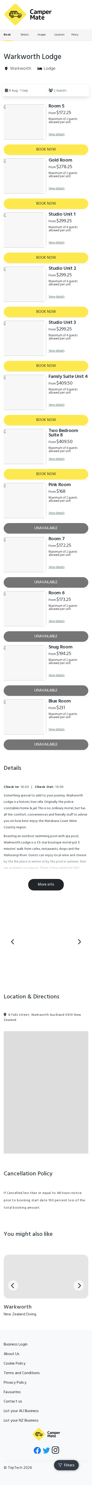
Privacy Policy (15, 1383)
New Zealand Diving (20, 1314)
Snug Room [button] (61, 647)
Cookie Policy (15, 1363)
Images (42, 35)
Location (59, 35)
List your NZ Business (21, 1420)
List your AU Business (21, 1411)
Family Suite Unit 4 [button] (68, 377)
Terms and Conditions (22, 1373)
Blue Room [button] (60, 701)
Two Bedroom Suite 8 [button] (63, 433)
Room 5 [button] (57, 106)
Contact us (13, 1401)
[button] (24, 90)
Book (7, 35)
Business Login (15, 1344)
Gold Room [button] (60, 160)
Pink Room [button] (60, 485)
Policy (75, 35)
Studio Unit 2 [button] (62, 268)
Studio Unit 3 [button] (62, 323)
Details (25, 35)
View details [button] (57, 134)
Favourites (12, 1392)
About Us (11, 1354)
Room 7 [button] (57, 539)
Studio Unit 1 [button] (62, 214)
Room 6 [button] (57, 593)
